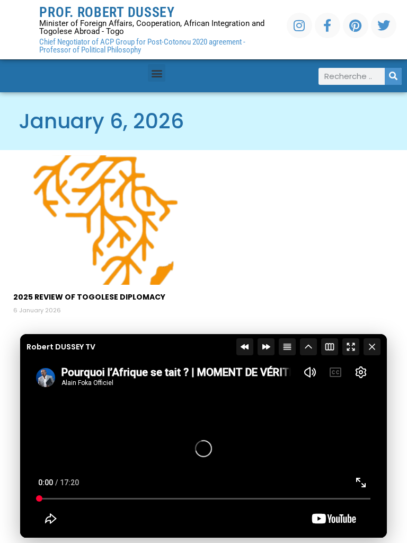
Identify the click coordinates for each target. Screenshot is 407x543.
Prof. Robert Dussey (106, 12)
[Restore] (308, 346)
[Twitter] (383, 25)
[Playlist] (287, 346)
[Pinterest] (355, 25)
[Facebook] (327, 25)
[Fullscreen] (350, 346)
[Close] (372, 346)
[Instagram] (299, 25)
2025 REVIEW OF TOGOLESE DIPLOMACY (89, 297)
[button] (156, 73)
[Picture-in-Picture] (329, 346)
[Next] (266, 346)
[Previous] (244, 346)
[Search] (393, 76)
